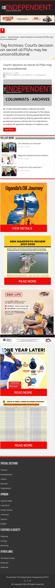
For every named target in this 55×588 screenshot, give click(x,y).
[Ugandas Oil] (23, 207)
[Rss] (25, 581)
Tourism (4, 470)
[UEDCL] (23, 371)
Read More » (9, 130)
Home (2, 37)
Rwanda (4, 484)
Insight (3, 524)
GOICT (46, 577)
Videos (4, 479)
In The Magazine (39, 75)
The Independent (24, 577)
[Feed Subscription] (54, 58)
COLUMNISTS (26, 75)
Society (4, 541)
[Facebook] (27, 581)
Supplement (6, 488)
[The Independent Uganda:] (27, 7)
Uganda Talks (6, 501)
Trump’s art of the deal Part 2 (30, 167)
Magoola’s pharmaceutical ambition (33, 155)
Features (4, 536)
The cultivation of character (29, 143)
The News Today (8, 558)
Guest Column (6, 510)
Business (4, 563)
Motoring (4, 545)
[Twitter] (30, 581)
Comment (5, 514)
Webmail (4, 567)
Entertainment (6, 474)
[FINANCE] (23, 424)
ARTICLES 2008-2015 (13, 75)
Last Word (5, 505)
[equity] (27, 316)
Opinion (4, 519)
